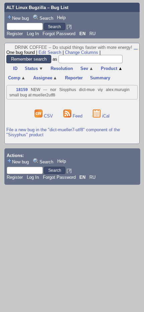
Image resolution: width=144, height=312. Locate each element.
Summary (100, 77)
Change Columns (81, 52)
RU (92, 33)
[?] (69, 26)
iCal (105, 116)
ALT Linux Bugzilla (26, 7)
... (136, 47)
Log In (33, 33)
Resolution (62, 68)
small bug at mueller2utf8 (32, 95)
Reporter (74, 77)
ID (15, 68)
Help (61, 17)
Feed (77, 116)
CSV (48, 116)
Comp (17, 77)
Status (34, 68)
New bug (20, 18)
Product (112, 68)
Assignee (45, 77)
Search (46, 18)
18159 (22, 89)
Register (15, 33)
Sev (86, 68)
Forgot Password (59, 33)
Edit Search (50, 52)
